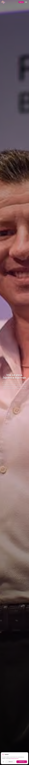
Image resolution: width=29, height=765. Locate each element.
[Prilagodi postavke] (3, 761)
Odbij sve (11, 761)
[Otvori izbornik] (26, 2)
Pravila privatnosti (14, 758)
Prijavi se (21, 2)
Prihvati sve (21, 761)
